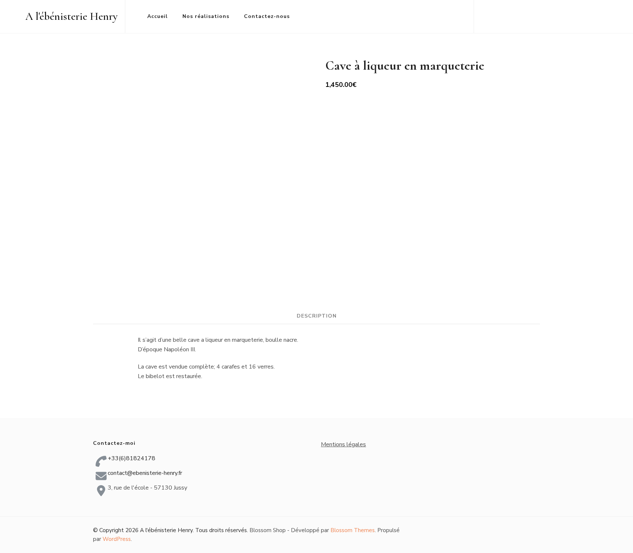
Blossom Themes (352, 530)
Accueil (157, 16)
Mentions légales (343, 444)
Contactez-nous (267, 16)
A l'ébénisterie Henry (71, 16)
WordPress (117, 539)
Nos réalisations (205, 16)
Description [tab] (317, 315)
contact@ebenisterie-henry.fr (145, 473)
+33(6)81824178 (131, 458)
